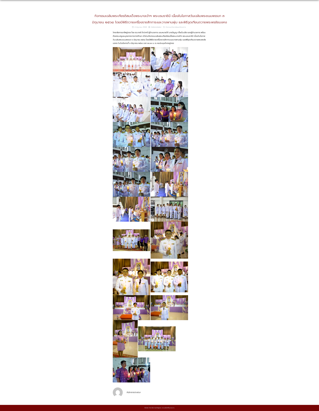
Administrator (156, 27)
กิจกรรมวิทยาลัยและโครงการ (176, 27)
